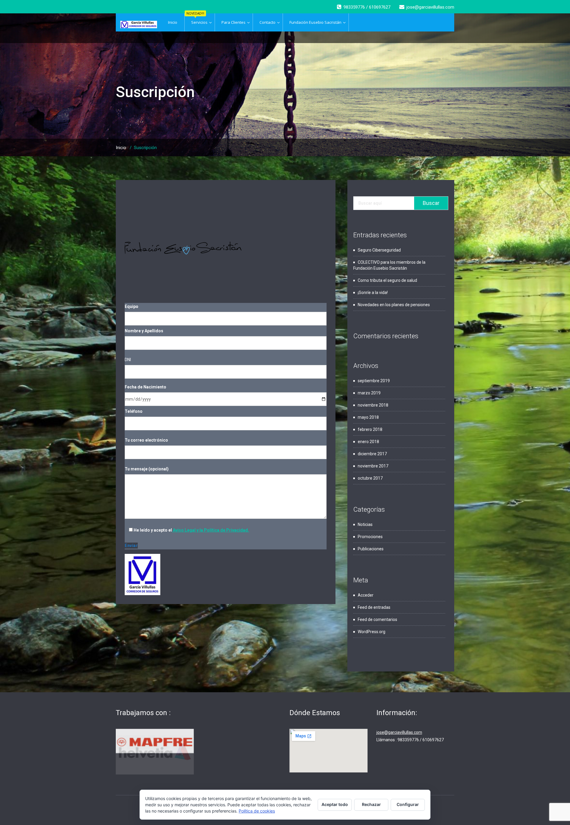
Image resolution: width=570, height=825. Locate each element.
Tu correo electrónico (146, 440)
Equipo (131, 306)
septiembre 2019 (374, 380)
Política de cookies (257, 810)
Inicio (121, 147)
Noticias (365, 524)
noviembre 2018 (373, 405)
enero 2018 (368, 441)
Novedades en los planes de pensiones (394, 304)
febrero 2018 (370, 429)
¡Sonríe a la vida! (373, 292)
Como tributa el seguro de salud (387, 280)
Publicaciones (371, 548)
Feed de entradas (374, 607)
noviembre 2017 (373, 466)
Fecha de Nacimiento (145, 387)
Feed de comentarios (377, 619)
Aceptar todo (335, 804)
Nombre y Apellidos (144, 330)
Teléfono (133, 411)
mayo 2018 (368, 417)
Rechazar (371, 804)
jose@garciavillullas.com (399, 732)
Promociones (370, 536)
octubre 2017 (370, 478)
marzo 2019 (369, 393)
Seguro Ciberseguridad (379, 250)
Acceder (365, 595)
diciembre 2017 (372, 453)
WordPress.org (371, 631)
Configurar (408, 804)
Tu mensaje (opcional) (147, 469)
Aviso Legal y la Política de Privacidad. (210, 530)
